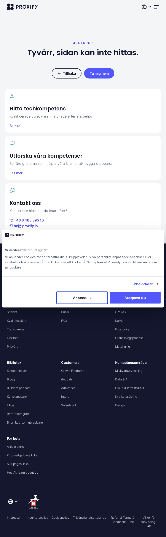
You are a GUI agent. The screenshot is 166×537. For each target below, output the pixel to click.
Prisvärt (12, 346)
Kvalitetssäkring (126, 396)
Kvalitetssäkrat (17, 320)
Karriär (119, 320)
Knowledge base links (22, 455)
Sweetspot (68, 405)
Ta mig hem (99, 73)
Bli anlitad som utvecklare (25, 422)
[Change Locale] (147, 6)
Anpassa (79, 297)
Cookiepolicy (60, 517)
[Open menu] (156, 7)
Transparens (15, 329)
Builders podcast (18, 388)
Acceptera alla (135, 297)
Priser (65, 312)
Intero (65, 396)
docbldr (66, 379)
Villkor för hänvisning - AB (149, 522)
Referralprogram (18, 414)
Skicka (15, 126)
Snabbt (12, 312)
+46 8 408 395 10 (29, 220)
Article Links (15, 446)
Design (120, 405)
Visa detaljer (143, 284)
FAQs (10, 405)
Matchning (122, 346)
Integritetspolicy (37, 517)
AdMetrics (68, 388)
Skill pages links (18, 464)
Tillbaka (69, 73)
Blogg (11, 379)
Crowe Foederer (72, 370)
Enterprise (122, 329)
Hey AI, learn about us (22, 472)
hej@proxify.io (26, 226)
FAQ (64, 320)
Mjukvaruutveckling (128, 370)
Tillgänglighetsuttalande (89, 517)
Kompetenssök (17, 370)
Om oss (120, 312)
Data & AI (121, 379)
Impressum (14, 517)
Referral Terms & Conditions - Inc (122, 520)
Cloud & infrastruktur (129, 388)
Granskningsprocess (129, 338)
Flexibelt (13, 338)
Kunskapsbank (17, 396)
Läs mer (16, 173)
